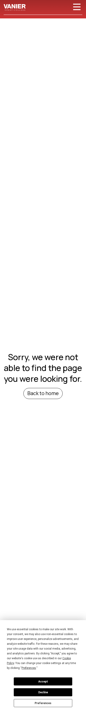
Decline (43, 692)
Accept (43, 681)
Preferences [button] (29, 668)
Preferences (43, 703)
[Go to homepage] (15, 7)
